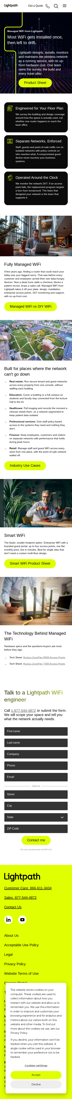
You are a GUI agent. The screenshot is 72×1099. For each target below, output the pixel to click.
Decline (36, 1084)
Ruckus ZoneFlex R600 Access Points (44, 657)
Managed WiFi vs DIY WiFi (30, 306)
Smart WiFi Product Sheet (30, 563)
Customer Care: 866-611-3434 (28, 888)
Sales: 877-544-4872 (20, 897)
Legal (8, 954)
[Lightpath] (11, 5)
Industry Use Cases (25, 465)
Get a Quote (35, 5)
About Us (11, 935)
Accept (36, 1074)
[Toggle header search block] (56, 6)
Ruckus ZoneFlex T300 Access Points (44, 663)
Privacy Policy (15, 964)
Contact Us (12, 907)
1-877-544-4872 (23, 710)
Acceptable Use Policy (21, 945)
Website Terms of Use (21, 973)
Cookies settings (36, 1065)
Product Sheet (35, 83)
